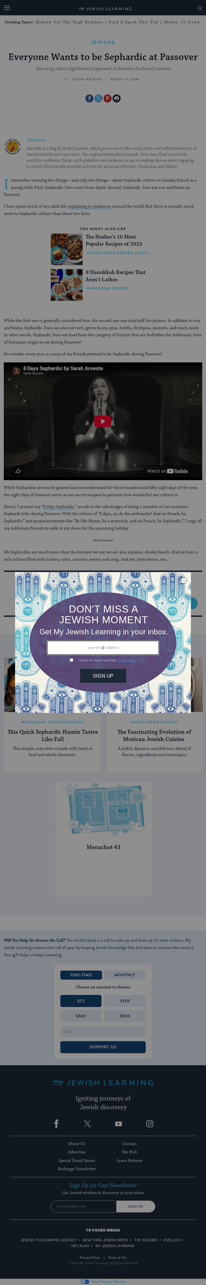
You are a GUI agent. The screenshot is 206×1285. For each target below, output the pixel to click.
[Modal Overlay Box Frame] (103, 642)
